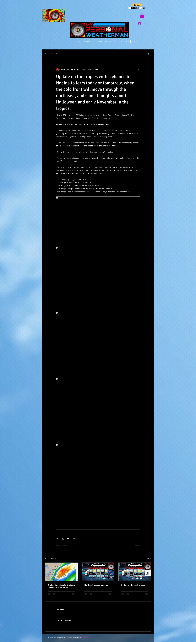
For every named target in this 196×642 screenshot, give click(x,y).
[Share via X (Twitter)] (63, 539)
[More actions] (138, 69)
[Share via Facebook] (57, 539)
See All (149, 558)
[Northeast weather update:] (98, 572)
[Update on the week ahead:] (134, 572)
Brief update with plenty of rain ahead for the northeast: (61, 586)
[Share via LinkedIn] (68, 539)
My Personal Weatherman (53, 54)
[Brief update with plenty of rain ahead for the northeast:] (61, 572)
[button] (136, 6)
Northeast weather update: (96, 585)
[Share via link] (74, 539)
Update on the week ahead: (133, 585)
